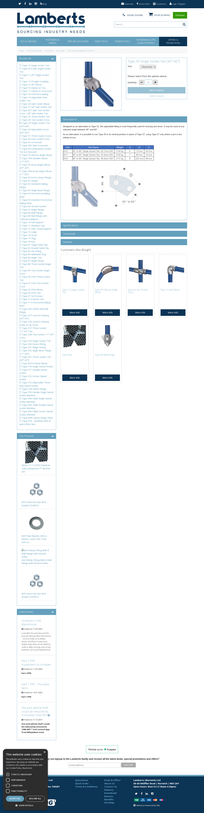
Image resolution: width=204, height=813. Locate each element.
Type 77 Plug (28, 238)
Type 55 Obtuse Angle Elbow (36, 154)
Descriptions (70, 119)
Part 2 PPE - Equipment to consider (36, 662)
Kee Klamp (60, 51)
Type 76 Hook (29, 235)
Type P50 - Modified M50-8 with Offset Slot (35, 422)
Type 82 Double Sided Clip (35, 247)
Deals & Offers (112, 780)
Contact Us (110, 786)
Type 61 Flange (29, 180)
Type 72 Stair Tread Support (36, 228)
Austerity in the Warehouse (31, 622)
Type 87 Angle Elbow (32, 260)
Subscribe (129, 4)
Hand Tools (101, 41)
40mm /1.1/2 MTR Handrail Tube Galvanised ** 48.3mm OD (36, 468)
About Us (109, 783)
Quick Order (144, 4)
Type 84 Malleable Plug (33, 254)
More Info (75, 312)
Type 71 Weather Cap (33, 225)
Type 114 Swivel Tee (32, 299)
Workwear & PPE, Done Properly (146, 41)
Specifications (70, 225)
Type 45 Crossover (31, 142)
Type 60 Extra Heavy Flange (36, 177)
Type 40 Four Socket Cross (35, 138)
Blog (44, 4)
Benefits (109, 799)
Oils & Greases (28, 41)
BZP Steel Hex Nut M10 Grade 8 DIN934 (34, 595)
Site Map (109, 802)
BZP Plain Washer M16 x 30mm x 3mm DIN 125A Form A (34, 539)
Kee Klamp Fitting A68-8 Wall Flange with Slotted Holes (36, 561)
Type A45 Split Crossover (34, 145)
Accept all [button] (15, 798)
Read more (27, 768)
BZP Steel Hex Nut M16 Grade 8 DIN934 (34, 504)
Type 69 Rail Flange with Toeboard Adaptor (33, 217)
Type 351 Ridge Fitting (33, 347)
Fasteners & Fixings (52, 41)
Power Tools (122, 41)
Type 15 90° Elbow (31, 84)
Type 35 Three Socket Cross (36, 135)
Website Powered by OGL (148, 805)
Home (21, 51)
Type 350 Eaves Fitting (33, 343)
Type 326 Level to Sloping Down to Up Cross (34, 323)
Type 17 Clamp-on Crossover (36, 90)
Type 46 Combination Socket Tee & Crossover (35, 150)
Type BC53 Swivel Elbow (34, 363)
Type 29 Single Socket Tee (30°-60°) (81, 51)
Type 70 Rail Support (32, 222)
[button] (25, 805)
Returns (108, 796)
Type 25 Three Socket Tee (35, 116)
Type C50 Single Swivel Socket (37, 366)
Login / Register (178, 4)
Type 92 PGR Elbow (32, 289)
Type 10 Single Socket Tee (35, 65)
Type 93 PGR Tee (31, 292)
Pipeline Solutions (78, 41)
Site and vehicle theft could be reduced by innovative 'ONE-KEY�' (36, 711)
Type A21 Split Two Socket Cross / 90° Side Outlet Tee (34, 112)
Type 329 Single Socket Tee (36, 340)
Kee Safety (49, 51)
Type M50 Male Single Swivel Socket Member (35, 400)
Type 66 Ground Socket (33, 206)
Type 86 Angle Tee (31, 257)
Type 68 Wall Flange (32, 212)
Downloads (69, 233)
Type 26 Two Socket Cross (35, 119)
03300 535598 (135, 15)
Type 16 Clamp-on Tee (33, 87)
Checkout (180, 15)
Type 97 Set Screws (32, 295)
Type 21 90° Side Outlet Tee (36, 106)
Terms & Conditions (86, 786)
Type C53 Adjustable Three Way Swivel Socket (34, 384)
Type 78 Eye (28, 241)
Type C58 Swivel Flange (33, 388)
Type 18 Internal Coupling (34, 94)
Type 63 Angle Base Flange (35, 190)
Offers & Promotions (173, 41)
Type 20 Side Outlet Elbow (35, 103)
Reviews (67, 242)
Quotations (161, 4)
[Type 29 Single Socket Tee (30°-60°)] (91, 84)
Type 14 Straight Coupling (35, 81)
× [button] (44, 752)
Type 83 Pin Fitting (31, 251)
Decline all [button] (35, 798)
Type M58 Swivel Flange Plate (37, 417)
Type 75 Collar (29, 231)
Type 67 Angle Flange (32, 209)
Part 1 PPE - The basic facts (36, 686)
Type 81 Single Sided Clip (34, 244)
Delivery (108, 789)
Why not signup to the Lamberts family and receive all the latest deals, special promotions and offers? (102, 759)
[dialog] (25, 779)
